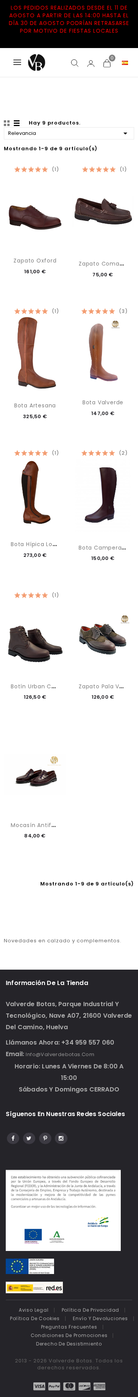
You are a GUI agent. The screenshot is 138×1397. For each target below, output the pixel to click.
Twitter (28, 1137)
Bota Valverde (102, 402)
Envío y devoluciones (100, 1318)
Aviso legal (34, 1310)
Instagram (60, 1137)
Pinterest (44, 1137)
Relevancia (69, 133)
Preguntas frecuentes (69, 1327)
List (17, 123)
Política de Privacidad (91, 1310)
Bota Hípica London (39, 544)
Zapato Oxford (34, 260)
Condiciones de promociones (69, 1335)
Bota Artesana (35, 405)
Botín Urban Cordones (43, 686)
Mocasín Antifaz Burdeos (47, 825)
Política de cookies (35, 1318)
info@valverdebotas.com (60, 1054)
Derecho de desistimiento (69, 1344)
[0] (106, 63)
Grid (8, 123)
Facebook (12, 1137)
